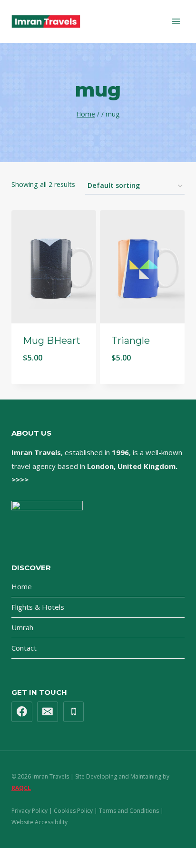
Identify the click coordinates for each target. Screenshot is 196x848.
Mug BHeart (51, 340)
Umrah (22, 627)
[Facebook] (21, 712)
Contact (24, 648)
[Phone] (73, 712)
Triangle (130, 340)
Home (21, 586)
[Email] (47, 712)
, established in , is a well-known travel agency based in (96, 466)
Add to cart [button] (54, 382)
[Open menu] (176, 21)
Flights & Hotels (37, 607)
